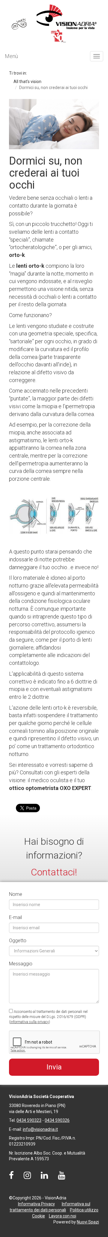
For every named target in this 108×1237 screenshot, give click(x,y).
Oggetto (17, 940)
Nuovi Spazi (88, 1222)
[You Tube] (61, 1176)
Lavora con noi (62, 1216)
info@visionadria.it (40, 1129)
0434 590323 (28, 1120)
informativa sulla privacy (29, 1022)
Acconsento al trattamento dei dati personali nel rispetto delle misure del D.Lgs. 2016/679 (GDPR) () (48, 1017)
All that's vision (27, 81)
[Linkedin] (44, 1176)
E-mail (15, 917)
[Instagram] (27, 1176)
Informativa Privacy (36, 1204)
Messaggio (20, 964)
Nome (15, 894)
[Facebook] (11, 1176)
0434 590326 (57, 1120)
